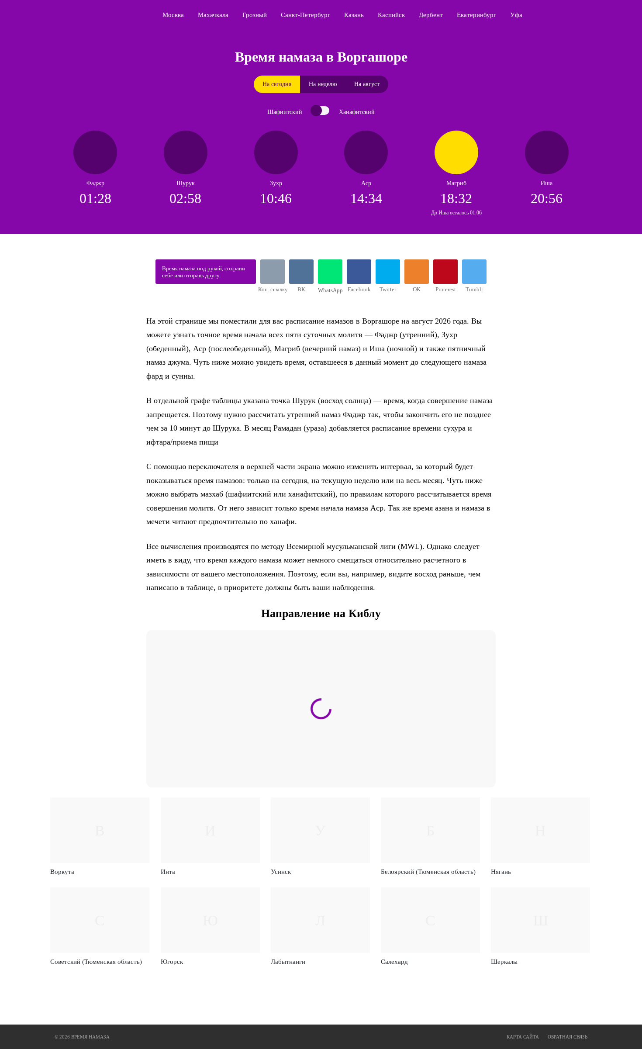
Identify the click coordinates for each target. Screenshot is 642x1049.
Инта (168, 871)
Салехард (394, 961)
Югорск (172, 961)
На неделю (323, 84)
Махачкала (213, 14)
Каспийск (391, 14)
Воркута (62, 871)
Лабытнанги (288, 961)
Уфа (516, 14)
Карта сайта (523, 1036)
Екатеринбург (476, 14)
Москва (173, 14)
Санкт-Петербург (305, 14)
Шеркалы (504, 961)
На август (367, 84)
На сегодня (276, 84)
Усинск (281, 871)
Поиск (590, 14)
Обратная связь (567, 1036)
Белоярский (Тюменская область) (428, 871)
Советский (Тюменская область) (96, 961)
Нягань (501, 871)
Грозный (254, 14)
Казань (354, 14)
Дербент (431, 14)
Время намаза (92, 15)
